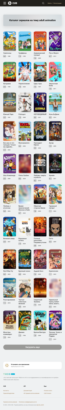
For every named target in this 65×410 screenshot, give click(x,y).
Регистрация (57, 3)
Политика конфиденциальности (28, 402)
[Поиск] (43, 3)
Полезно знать (48, 390)
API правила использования (31, 393)
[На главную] (12, 3)
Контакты (6, 390)
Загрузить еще (32, 347)
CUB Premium (47, 393)
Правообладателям (8, 393)
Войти (50, 3)
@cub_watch (40, 405)
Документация (28, 390)
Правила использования (10, 402)
